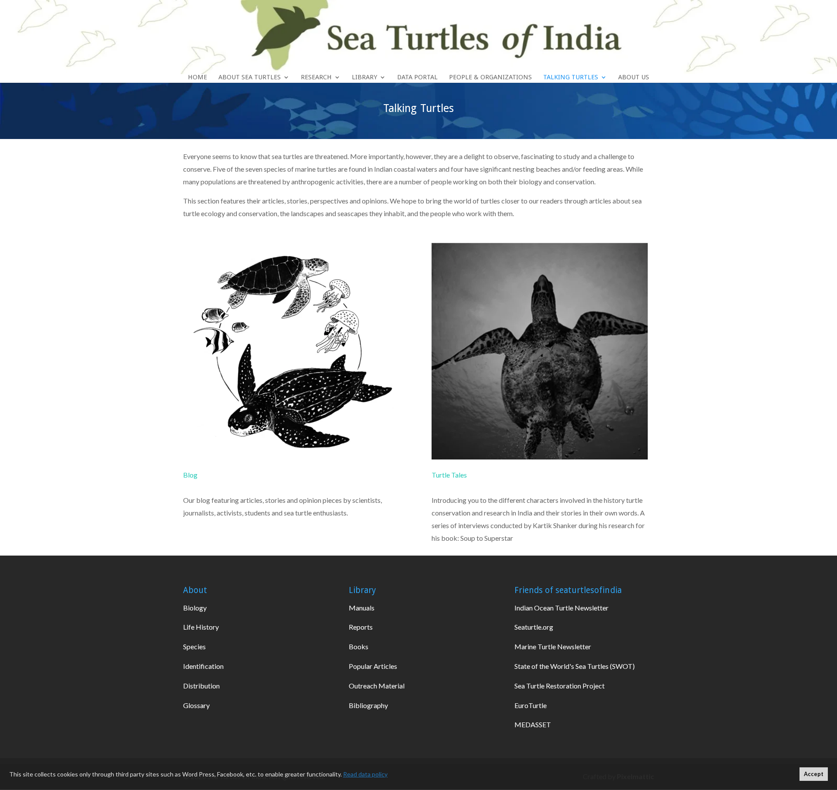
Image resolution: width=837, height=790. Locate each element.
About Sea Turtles (249, 77)
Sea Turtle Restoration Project (559, 686)
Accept (813, 774)
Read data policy (365, 774)
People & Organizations (490, 77)
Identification (203, 666)
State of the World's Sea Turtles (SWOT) (574, 666)
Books (358, 646)
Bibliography (368, 705)
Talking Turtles (570, 77)
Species (194, 646)
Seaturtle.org (533, 627)
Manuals (361, 608)
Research (316, 77)
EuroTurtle (530, 705)
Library (364, 77)
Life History (201, 627)
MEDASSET (532, 724)
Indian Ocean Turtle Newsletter (561, 608)
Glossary (196, 705)
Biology (195, 608)
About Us (633, 77)
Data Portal (417, 77)
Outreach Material (377, 686)
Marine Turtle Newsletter (552, 646)
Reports (361, 627)
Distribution (201, 686)
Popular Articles (373, 666)
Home (197, 77)
